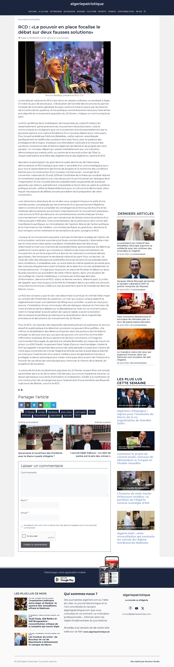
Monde (81, 11)
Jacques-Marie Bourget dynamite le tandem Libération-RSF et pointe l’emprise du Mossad (136, 284)
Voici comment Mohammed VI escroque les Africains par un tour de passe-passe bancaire (134, 319)
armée (41, 412)
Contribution (126, 11)
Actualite (34, 19)
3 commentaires (137, 254)
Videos (112, 11)
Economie (69, 11)
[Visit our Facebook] (130, 608)
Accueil (32, 11)
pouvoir (68, 415)
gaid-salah (80, 412)
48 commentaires (138, 363)
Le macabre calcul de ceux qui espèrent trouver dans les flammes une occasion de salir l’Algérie (134, 356)
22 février (30, 412)
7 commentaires (137, 289)
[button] (145, 11)
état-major (66, 412)
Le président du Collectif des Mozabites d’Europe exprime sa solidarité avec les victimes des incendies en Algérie (134, 247)
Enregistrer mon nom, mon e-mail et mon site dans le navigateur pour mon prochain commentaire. (60, 526)
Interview (56, 11)
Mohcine (26, 415)
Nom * (24, 500)
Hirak (91, 412)
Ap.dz (139, 11)
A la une (43, 11)
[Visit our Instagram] (137, 608)
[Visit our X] (143, 608)
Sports (102, 11)
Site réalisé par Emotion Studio (145, 661)
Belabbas (53, 412)
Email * (25, 513)
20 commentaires (138, 325)
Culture (91, 11)
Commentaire (29, 472)
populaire (56, 415)
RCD (77, 415)
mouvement (40, 415)
